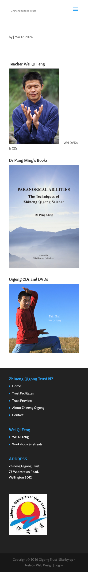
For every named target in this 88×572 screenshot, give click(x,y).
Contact (17, 415)
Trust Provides (22, 400)
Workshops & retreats (27, 444)
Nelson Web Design (39, 565)
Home (16, 386)
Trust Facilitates (23, 393)
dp (71, 559)
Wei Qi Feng (20, 437)
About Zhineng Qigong (28, 408)
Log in (59, 565)
